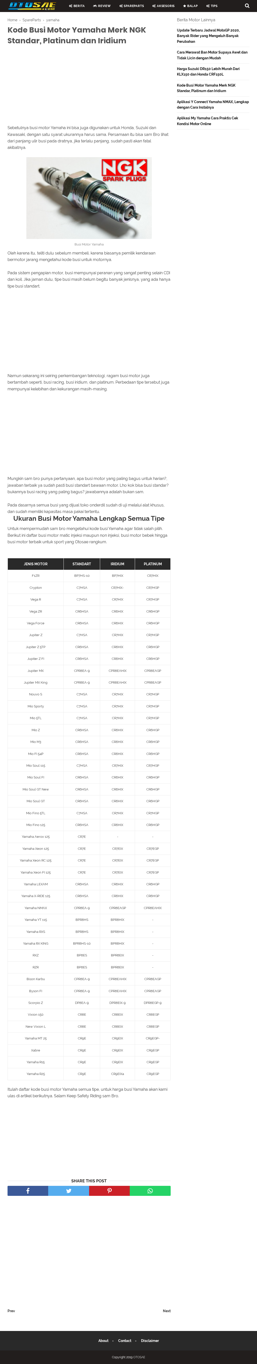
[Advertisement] (89, 86)
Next (167, 1311)
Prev (11, 1311)
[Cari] (247, 5)
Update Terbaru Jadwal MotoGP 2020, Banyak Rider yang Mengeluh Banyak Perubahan (208, 36)
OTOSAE (139, 1357)
